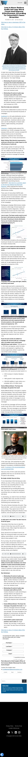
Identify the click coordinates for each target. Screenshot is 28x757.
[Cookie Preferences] (2, 754)
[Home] (4, 3)
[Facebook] (9, 732)
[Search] (24, 681)
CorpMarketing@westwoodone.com (12, 669)
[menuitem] (9, 726)
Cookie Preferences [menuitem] (14, 728)
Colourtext (4, 128)
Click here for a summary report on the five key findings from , (13, 184)
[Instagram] (19, 732)
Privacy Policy (9, 726)
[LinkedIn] (16, 732)
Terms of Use (18, 726)
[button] (25, 2)
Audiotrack (4, 116)
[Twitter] (12, 732)
